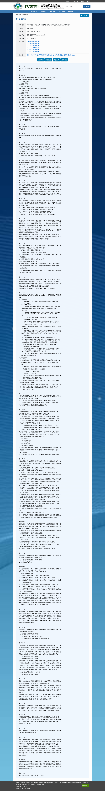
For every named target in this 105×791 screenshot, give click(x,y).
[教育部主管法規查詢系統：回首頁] (26, 3)
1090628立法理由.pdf (33, 49)
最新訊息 (34, 11)
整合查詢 (86, 6)
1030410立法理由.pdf (33, 43)
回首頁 (82, 1)
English (88, 1)
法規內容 (41, 60)
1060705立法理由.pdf (33, 45)
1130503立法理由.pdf (33, 51)
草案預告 (62, 11)
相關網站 (71, 11)
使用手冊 (75, 1)
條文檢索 (48, 60)
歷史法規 (64, 60)
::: (62, 1)
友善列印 (85, 15)
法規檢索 (52, 11)
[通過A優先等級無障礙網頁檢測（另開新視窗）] (85, 785)
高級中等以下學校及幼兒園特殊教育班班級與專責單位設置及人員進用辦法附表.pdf (51, 55)
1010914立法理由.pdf (33, 41)
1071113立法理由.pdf (33, 47)
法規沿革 (56, 60)
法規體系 (43, 11)
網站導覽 (68, 1)
